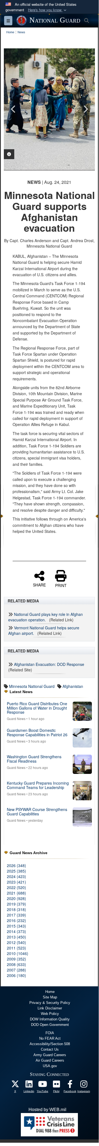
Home (50, 992)
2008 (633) (16, 964)
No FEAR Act (50, 1038)
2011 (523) (16, 948)
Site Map (50, 997)
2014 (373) (16, 931)
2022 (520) (16, 887)
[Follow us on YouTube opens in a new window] (42, 1085)
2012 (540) (16, 942)
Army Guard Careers (49, 1055)
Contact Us (50, 1049)
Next (85, 109)
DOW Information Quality (50, 1019)
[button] (47, 10)
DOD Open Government (50, 1025)
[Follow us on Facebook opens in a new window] (70, 1085)
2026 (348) (16, 865)
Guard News (16, 718)
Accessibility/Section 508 (50, 1044)
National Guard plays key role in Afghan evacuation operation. (45, 616)
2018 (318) (16, 909)
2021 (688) (16, 893)
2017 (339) (16, 915)
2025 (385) (16, 871)
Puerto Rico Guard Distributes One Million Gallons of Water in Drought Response (37, 708)
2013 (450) (16, 937)
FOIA (50, 1033)
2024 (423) (16, 876)
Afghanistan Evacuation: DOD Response (49, 664)
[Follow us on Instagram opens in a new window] (83, 1085)
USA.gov (50, 1066)
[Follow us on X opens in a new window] (15, 1085)
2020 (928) (16, 898)
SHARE (39, 584)
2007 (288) (16, 970)
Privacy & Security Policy (49, 1003)
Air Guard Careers (50, 1060)
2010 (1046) (17, 953)
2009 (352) (16, 959)
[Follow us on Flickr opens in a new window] (56, 1085)
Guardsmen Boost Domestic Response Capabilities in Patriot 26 (37, 732)
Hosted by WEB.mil (47, 1109)
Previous (13, 109)
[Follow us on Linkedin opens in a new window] (29, 1085)
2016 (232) (16, 920)
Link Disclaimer (50, 1008)
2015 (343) (16, 926)
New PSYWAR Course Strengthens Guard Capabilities (37, 811)
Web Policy (50, 1014)
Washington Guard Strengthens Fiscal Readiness (34, 758)
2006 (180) (16, 975)
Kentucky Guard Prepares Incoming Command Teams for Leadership (38, 785)
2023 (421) (16, 882)
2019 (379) (16, 904)
